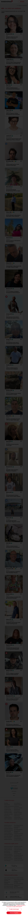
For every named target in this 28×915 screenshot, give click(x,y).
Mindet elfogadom (14, 912)
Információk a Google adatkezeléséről (14, 906)
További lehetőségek (14, 909)
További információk (20, 905)
